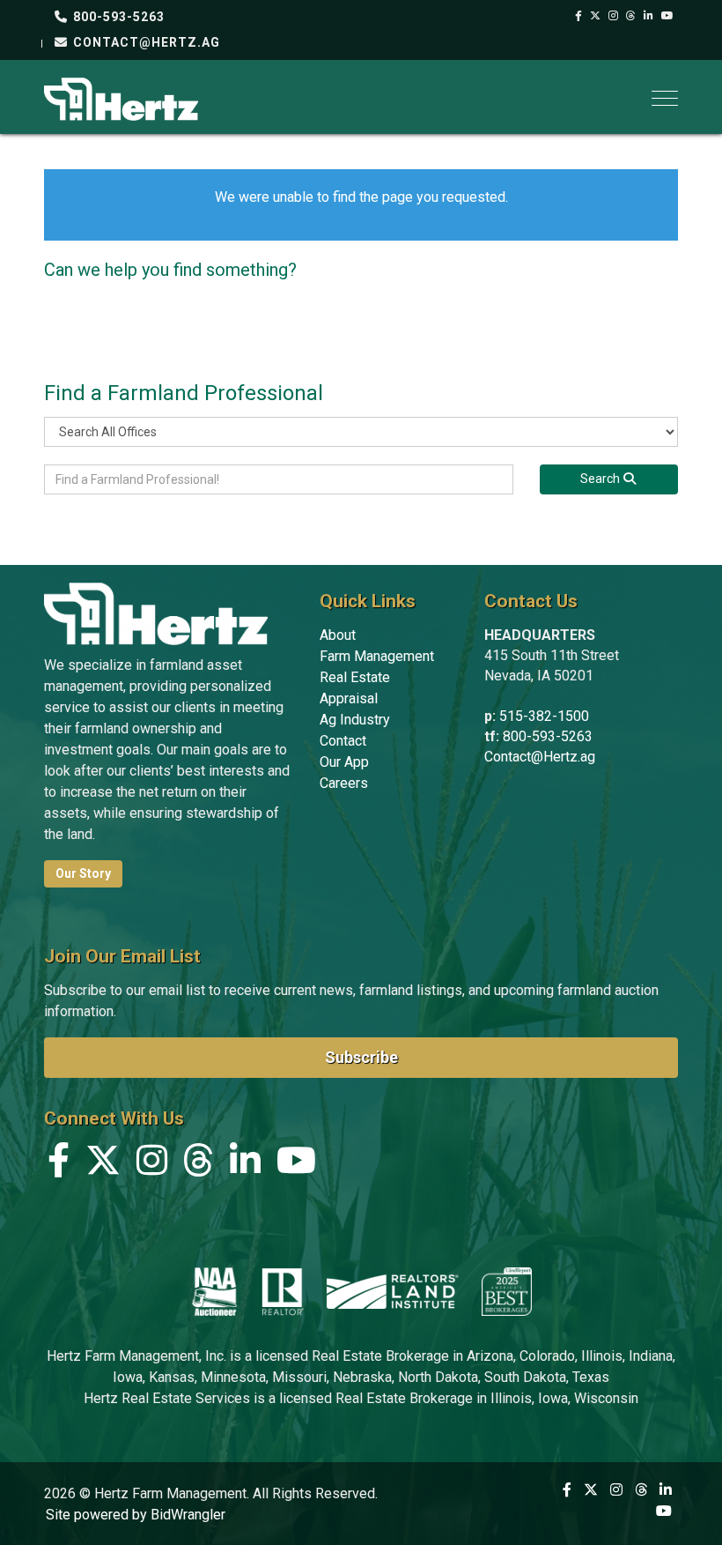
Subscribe (361, 1057)
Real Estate (355, 677)
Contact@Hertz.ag (539, 756)
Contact (343, 740)
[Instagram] (613, 16)
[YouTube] (667, 16)
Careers (344, 783)
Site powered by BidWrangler (135, 1514)
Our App (344, 762)
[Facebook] (579, 16)
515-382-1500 (544, 716)
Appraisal (349, 698)
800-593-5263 (117, 17)
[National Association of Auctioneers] (214, 1291)
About (338, 635)
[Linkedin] (649, 16)
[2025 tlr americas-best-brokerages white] (507, 1291)
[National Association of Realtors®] (282, 1291)
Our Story (83, 873)
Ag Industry (355, 719)
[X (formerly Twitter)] (595, 16)
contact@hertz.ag (145, 42)
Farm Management (377, 656)
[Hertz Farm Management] (121, 97)
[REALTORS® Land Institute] (392, 1291)
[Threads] (631, 16)
